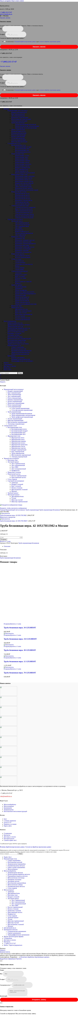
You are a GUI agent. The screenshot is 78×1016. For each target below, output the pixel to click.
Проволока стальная (18, 236)
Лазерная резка (9, 809)
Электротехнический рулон (24, 217)
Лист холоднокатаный (22, 224)
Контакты (7, 835)
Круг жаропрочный (21, 169)
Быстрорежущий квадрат (23, 147)
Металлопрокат (9, 806)
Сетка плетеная (20, 262)
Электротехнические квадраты (25, 207)
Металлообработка (10, 804)
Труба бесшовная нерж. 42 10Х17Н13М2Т (14, 521)
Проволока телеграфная (23, 249)
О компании (8, 833)
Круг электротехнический (23, 209)
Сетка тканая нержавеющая (20, 408)
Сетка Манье (19, 261)
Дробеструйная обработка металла (19, 325)
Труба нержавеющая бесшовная (25, 124)
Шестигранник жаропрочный (25, 173)
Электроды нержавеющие (16, 424)
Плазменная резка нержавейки (21, 350)
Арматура (18, 273)
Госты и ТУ (7, 822)
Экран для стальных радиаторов (18, 344)
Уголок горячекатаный (22, 318)
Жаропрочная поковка (22, 160)
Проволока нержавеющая (19, 117)
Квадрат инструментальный (24, 183)
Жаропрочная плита (21, 159)
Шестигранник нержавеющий (21, 119)
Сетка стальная (16, 259)
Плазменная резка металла (16, 342)
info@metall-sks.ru (6, 796)
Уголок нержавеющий (18, 140)
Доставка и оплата (10, 837)
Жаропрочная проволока (23, 164)
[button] (7, 624)
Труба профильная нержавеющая (26, 128)
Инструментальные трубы (23, 178)
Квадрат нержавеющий (19, 112)
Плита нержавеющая (14, 398)
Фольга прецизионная (22, 204)
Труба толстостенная (22, 300)
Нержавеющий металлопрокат (17, 110)
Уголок (13, 498)
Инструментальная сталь (19, 174)
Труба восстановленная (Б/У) (24, 292)
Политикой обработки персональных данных (25, 41)
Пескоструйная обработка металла (19, 328)
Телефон (2, 34)
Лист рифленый (20, 235)
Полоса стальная (20, 278)
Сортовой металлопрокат (19, 271)
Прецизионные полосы (22, 198)
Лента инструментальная (23, 186)
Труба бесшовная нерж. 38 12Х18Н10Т (20, 650)
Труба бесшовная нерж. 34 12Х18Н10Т (20, 628)
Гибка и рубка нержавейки (20, 354)
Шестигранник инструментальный (26, 190)
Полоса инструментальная (23, 188)
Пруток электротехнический (24, 216)
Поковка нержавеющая (18, 133)
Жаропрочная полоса (22, 162)
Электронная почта (5, 985)
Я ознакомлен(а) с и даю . (33, 41)
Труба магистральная (22, 297)
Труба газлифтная (21, 290)
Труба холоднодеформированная (25, 304)
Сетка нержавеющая (18, 138)
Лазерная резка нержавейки (20, 352)
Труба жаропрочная (21, 171)
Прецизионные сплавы (18, 192)
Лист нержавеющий (17, 116)
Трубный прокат (16, 285)
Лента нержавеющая (18, 129)
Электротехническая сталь (20, 205)
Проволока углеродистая (23, 252)
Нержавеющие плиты (18, 131)
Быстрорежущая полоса (23, 152)
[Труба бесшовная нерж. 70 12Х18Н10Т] (9, 667)
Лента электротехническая (24, 211)
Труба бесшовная (20, 287)
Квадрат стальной (21, 274)
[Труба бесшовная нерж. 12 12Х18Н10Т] (9, 656)
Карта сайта (8, 826)
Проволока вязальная (22, 245)
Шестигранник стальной (23, 281)
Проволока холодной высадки (25, 240)
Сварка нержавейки (17, 347)
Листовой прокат (17, 221)
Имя (1, 28)
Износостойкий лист (22, 231)
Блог (5, 819)
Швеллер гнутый (20, 312)
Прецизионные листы (22, 195)
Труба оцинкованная (22, 299)
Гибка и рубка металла (15, 323)
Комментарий (3, 996)
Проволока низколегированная (25, 243)
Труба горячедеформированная (25, 293)
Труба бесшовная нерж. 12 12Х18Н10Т (20, 661)
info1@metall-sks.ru (6, 14)
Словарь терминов (10, 821)
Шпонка (18, 283)
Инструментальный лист (23, 179)
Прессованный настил (22, 255)
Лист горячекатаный (22, 223)
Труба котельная (20, 295)
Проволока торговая (21, 250)
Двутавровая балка (21, 309)
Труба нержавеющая (18, 122)
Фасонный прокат (17, 307)
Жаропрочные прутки (22, 166)
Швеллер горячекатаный (23, 311)
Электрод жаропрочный (19, 457)
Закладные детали (13, 335)
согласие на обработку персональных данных (49, 41)
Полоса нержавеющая (18, 135)
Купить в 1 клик (5, 541)
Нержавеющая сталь (14, 345)
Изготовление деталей (18, 349)
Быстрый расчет (9, 838)
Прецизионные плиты (22, 197)
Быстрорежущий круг (22, 150)
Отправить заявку (39, 1000)
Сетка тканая (19, 269)
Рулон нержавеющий (18, 136)
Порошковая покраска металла (17, 330)
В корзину (3, 539)
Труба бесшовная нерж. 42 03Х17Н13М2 (13, 515)
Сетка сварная (19, 268)
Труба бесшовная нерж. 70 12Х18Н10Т (20, 673)
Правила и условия (10, 824)
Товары (2, 970)
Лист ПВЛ (18, 228)
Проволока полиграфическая (24, 247)
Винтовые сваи (16, 306)
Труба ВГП (18, 288)
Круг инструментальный (23, 185)
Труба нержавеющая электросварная (27, 126)
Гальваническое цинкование (20, 359)
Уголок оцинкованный (22, 319)
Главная (3, 510)
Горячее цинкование (18, 357)
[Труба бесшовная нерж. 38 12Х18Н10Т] (9, 644)
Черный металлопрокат (15, 219)
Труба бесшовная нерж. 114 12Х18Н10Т (20, 639)
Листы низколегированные (24, 233)
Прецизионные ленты (22, 193)
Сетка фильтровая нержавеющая (21, 410)
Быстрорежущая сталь (18, 145)
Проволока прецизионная (23, 200)
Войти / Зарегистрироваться (13, 945)
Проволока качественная (23, 242)
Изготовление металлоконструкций (19, 338)
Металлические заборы (15, 337)
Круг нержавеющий (17, 114)
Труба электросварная (22, 302)
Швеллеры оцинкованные (23, 314)
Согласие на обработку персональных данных (12, 38)
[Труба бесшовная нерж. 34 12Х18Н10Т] (32, 622)
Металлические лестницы (16, 331)
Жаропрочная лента (21, 157)
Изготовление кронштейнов (17, 340)
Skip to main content (17, 1)
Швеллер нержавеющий (19, 141)
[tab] (7, 546)
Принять (19, 959)
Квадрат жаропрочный (22, 167)
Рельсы (17, 280)
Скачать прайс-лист (10, 840)
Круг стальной (20, 276)
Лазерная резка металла (15, 326)
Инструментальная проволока (25, 176)
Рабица (17, 266)
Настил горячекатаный (22, 257)
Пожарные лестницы (14, 333)
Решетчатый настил (17, 254)
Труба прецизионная (22, 202)
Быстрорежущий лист (22, 148)
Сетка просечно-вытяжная (23, 264)
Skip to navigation (5, 1)
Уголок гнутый (20, 316)
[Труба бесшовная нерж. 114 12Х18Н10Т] (9, 633)
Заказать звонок (5, 18)
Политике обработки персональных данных (35, 957)
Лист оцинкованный (22, 226)
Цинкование (12, 356)
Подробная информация (8, 959)
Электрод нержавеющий (19, 121)
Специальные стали (14, 143)
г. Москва (5, 16)
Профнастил (19, 230)
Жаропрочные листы (22, 155)
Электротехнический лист (23, 212)
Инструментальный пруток (24, 181)
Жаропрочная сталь (17, 154)
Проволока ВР (20, 238)
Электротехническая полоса (24, 214)
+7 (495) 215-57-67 (6, 12)
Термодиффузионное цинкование (22, 361)
